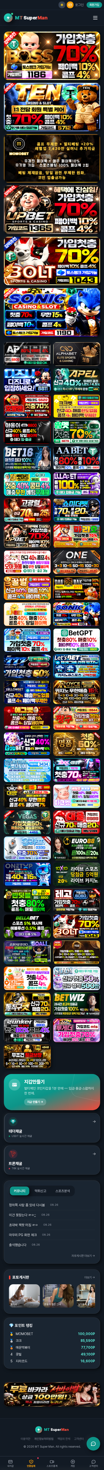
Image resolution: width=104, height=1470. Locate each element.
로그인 (79, 5)
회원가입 (94, 5)
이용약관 (25, 1439)
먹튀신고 (40, 1191)
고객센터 (79, 1439)
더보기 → (89, 1277)
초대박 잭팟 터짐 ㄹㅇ (23, 1225)
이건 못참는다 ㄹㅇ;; (22, 1215)
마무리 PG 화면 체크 (23, 1235)
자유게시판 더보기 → (83, 1256)
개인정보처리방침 (43, 1439)
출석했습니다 (17, 1245)
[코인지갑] (70, 4)
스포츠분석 (62, 1191)
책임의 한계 (63, 1439)
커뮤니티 (19, 1191)
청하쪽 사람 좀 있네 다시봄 (27, 1205)
